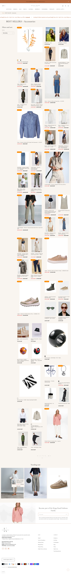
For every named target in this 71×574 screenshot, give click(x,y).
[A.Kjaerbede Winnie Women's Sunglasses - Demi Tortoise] (50, 309)
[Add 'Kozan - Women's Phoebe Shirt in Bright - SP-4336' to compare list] (54, 111)
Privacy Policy (40, 546)
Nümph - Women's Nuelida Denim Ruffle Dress (63, 234)
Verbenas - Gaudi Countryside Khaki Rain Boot (50, 297)
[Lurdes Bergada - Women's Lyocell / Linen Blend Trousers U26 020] (37, 180)
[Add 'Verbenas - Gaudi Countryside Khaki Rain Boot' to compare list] (54, 283)
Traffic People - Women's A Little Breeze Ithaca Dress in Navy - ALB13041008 (63, 146)
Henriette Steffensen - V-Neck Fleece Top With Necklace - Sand (63, 63)
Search (39, 538)
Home (3, 13)
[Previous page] (37, 456)
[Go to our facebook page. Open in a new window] (3, 548)
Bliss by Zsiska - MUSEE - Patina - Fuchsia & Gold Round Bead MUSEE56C (23, 360)
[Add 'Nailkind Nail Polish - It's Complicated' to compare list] (54, 389)
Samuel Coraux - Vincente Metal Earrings (49, 382)
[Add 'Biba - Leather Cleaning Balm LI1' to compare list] (27, 325)
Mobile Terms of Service (42, 549)
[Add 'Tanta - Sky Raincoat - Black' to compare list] (41, 433)
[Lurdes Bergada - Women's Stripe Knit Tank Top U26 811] (57, 167)
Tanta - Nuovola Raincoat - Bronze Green (22, 448)
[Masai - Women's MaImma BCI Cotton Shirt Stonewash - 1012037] (30, 125)
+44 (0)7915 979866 (10, 545)
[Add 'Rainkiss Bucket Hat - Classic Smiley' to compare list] (41, 325)
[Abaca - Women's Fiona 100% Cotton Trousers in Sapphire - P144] (37, 267)
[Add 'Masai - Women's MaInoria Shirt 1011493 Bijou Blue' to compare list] (41, 70)
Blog (54, 544)
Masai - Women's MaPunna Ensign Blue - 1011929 (54, 101)
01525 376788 (8, 543)
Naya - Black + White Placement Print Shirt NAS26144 (21, 190)
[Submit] (66, 514)
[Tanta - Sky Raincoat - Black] (37, 439)
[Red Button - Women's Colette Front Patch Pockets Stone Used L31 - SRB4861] (23, 159)
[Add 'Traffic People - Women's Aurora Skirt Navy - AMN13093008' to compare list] (41, 153)
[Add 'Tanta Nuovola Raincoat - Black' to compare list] (68, 389)
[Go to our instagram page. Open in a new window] (6, 548)
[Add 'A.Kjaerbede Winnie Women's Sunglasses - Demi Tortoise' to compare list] (54, 303)
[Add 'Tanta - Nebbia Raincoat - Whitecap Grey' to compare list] (27, 70)
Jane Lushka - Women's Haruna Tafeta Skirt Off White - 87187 (37, 105)
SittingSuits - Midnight (62, 42)
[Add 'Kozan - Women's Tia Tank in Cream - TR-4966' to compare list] (68, 111)
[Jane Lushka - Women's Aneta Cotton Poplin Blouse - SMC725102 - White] (23, 415)
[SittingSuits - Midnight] (64, 34)
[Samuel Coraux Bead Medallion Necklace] (64, 372)
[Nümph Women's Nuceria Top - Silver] (64, 202)
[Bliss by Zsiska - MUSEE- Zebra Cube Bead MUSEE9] (30, 381)
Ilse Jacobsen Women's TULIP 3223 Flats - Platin (63, 297)
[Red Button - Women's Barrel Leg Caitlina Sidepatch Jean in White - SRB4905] (23, 245)
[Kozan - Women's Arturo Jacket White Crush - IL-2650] (50, 137)
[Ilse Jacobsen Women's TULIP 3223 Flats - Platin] (64, 288)
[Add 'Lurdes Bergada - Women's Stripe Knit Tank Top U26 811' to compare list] (68, 153)
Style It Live (56, 549)
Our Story (55, 540)
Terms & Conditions (41, 540)
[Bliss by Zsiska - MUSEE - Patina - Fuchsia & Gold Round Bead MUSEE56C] (23, 351)
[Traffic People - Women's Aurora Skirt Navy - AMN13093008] (37, 159)
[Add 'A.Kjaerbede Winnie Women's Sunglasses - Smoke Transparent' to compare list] (68, 303)
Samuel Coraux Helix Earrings (22, 61)
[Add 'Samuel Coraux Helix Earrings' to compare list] (41, 29)
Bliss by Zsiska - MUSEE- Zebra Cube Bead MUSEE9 (27, 399)
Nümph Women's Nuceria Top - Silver (64, 211)
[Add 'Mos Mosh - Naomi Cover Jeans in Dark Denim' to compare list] (54, 48)
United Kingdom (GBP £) (7, 559)
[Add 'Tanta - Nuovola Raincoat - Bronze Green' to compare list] (27, 433)
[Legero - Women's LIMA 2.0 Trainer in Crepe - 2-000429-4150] (57, 253)
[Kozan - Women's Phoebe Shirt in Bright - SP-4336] (50, 117)
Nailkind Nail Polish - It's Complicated (49, 404)
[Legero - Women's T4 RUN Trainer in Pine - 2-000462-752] (30, 296)
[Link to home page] (5, 530)
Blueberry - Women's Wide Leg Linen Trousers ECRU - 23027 (37, 254)
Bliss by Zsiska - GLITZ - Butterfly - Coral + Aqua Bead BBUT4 (36, 360)
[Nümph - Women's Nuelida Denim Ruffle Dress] (64, 224)
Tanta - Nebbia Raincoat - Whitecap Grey (22, 85)
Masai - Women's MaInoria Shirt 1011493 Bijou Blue (36, 85)
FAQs (55, 546)
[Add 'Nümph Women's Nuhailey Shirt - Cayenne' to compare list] (68, 410)
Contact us (55, 538)
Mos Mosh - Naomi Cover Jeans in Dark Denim (50, 63)
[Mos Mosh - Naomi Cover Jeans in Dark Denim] (50, 54)
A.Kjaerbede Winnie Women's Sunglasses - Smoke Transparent (63, 318)
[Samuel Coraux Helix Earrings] (30, 43)
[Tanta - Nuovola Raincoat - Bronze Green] (23, 439)
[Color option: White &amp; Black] (20, 60)
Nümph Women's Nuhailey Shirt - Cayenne (53, 441)
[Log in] (63, 6)
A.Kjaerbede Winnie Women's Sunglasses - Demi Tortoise (50, 318)
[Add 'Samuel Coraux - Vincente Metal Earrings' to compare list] (54, 367)
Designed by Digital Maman (12, 567)
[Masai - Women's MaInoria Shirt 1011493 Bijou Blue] (37, 75)
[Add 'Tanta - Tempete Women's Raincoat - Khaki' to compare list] (27, 91)
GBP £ (3, 5)
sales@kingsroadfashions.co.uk (9, 544)
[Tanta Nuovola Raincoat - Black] (64, 395)
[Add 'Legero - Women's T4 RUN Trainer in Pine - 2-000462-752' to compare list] (41, 283)
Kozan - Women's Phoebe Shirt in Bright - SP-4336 (50, 126)
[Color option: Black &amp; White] (19, 60)
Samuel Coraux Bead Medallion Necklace (64, 383)
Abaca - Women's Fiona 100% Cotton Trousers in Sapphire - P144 (36, 276)
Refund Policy (40, 544)
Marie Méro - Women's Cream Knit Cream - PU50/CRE (50, 234)
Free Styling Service (57, 551)
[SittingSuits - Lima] (50, 34)
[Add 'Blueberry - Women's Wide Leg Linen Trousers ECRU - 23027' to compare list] (41, 239)
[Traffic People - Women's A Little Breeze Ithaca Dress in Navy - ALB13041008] (64, 137)
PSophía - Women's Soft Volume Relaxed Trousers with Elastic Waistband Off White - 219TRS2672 (50, 212)
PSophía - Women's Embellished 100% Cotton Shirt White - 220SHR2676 (20, 481)
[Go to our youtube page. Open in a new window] (8, 548)
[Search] (65, 6)
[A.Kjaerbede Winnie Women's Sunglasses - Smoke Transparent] (64, 309)
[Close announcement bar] (68, 1)
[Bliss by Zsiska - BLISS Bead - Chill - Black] (57, 339)
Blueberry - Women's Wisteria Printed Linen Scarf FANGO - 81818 (22, 276)
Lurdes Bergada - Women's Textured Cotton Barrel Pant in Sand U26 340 (29, 228)
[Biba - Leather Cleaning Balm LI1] (23, 330)
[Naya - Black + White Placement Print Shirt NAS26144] (23, 180)
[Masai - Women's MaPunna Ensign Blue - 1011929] (57, 84)
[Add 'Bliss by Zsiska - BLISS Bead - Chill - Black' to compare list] (68, 325)
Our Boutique (56, 542)
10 (48, 455)
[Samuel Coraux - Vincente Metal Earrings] (50, 372)
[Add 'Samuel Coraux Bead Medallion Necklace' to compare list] (68, 367)
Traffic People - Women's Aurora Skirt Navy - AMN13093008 (35, 168)
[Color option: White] (60, 381)
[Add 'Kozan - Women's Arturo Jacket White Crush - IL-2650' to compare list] (54, 132)
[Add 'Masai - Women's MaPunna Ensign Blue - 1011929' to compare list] (68, 70)
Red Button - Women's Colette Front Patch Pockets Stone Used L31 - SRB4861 (23, 168)
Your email (41, 514)
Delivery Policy (41, 542)
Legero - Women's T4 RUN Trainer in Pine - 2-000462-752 (28, 313)
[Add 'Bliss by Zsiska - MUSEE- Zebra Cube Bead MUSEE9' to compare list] (41, 367)
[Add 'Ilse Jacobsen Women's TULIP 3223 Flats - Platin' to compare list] (68, 283)
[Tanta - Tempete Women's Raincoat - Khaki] (23, 96)
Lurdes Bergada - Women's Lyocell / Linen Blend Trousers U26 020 (36, 190)
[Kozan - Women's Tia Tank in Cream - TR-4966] (64, 117)
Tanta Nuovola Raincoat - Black (64, 403)
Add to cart (18, 486)
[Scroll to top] (68, 570)
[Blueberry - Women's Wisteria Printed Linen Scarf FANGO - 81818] (23, 267)
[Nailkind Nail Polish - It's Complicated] (50, 395)
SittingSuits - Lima (48, 42)
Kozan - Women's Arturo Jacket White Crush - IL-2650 (50, 146)
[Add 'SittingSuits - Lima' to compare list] (54, 29)
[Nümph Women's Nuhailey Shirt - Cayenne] (57, 424)
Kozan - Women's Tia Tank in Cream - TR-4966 (63, 126)
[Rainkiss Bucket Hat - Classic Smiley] (37, 330)
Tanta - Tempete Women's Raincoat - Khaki (22, 105)
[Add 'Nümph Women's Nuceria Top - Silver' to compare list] (68, 196)
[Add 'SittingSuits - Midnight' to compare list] (68, 29)
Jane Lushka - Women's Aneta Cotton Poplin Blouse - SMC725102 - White (22, 425)
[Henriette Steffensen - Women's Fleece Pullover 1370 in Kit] (37, 415)
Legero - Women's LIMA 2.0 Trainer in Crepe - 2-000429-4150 (56, 270)
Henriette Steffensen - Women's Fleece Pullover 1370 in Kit (37, 426)
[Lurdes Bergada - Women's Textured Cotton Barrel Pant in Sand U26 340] (30, 210)
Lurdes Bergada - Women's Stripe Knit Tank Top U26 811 (55, 184)
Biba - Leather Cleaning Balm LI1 (22, 339)
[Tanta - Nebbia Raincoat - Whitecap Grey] (23, 75)
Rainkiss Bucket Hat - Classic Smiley (36, 339)
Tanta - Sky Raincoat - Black (36, 447)
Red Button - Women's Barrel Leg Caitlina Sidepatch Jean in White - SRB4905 (22, 254)
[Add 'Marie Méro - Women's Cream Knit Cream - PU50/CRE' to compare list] (54, 219)
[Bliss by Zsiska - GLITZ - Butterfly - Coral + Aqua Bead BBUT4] (37, 351)
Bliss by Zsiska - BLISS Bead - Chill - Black (53, 357)
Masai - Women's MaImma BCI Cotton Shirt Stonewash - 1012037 (29, 142)
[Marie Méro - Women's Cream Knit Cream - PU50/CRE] (50, 224)
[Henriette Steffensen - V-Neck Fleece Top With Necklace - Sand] (64, 54)
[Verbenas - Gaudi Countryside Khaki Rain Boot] (50, 288)
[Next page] (50, 456)
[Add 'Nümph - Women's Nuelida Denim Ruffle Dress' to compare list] (68, 219)
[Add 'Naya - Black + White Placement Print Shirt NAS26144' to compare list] (27, 175)
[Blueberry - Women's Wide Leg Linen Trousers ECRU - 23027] (37, 245)
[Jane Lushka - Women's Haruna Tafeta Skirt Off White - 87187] (37, 96)
